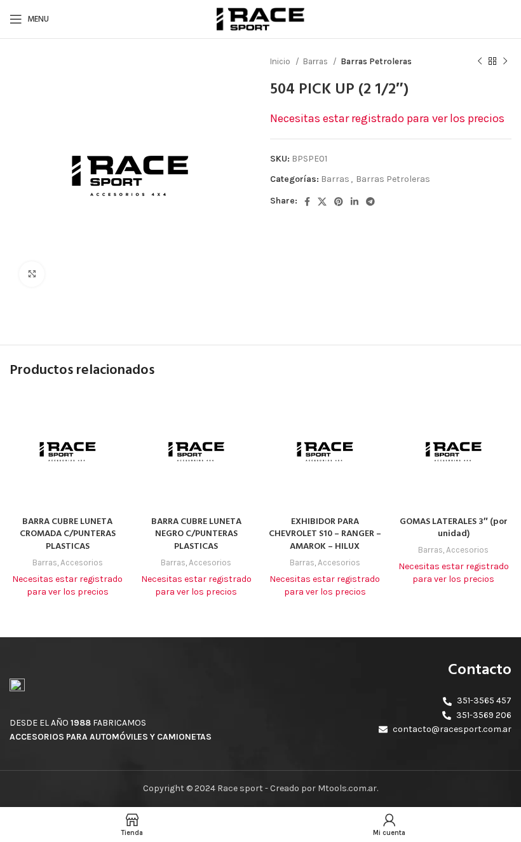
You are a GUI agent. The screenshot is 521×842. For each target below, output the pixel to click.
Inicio (281, 61)
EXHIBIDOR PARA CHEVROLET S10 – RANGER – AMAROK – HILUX (325, 534)
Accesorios (81, 562)
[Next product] (505, 61)
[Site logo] (260, 18)
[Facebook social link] (307, 201)
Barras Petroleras (376, 61)
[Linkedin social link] (354, 201)
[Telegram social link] (370, 201)
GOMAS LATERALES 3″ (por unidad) (454, 528)
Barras (316, 61)
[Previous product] (479, 61)
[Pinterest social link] (338, 201)
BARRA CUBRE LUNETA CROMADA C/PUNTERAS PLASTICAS (68, 534)
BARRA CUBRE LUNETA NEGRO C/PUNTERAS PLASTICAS (196, 534)
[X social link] (322, 201)
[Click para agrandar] (31, 274)
